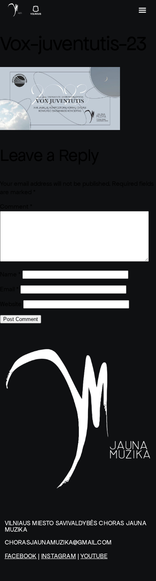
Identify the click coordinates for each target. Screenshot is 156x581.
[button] (142, 10)
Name (10, 274)
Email (9, 289)
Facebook (21, 556)
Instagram (58, 556)
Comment (16, 206)
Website (11, 304)
